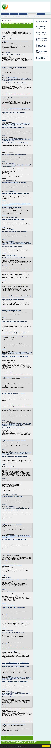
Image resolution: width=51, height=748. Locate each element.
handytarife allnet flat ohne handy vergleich (8, 125)
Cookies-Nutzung (22, 741)
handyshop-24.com (9, 676)
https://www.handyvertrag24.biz (10, 191)
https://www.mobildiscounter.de (10, 466)
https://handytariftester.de (10, 229)
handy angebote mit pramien (13, 352)
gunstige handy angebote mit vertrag (15, 677)
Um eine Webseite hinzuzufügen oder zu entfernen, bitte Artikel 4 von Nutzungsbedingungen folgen (18, 742)
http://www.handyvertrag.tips (10, 163)
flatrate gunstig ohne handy (41, 41)
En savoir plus (24, 746)
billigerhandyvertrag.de (9, 630)
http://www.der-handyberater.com (11, 91)
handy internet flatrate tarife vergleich (15, 138)
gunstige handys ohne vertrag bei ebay (17, 453)
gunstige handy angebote (21, 678)
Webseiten (12, 16)
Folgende (12, 737)
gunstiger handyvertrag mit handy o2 (24, 242)
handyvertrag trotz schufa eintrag (14, 268)
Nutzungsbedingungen (14, 741)
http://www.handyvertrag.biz (10, 241)
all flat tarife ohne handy (6, 205)
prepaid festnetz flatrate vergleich (25, 507)
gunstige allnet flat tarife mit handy (16, 646)
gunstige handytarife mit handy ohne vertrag (41, 52)
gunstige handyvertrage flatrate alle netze (15, 108)
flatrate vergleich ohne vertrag (41, 40)
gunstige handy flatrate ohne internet (18, 94)
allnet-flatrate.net (8, 577)
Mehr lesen (4, 36)
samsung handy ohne (40, 57)
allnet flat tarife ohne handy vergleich (23, 124)
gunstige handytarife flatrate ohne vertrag (42, 47)
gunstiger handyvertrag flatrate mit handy (13, 79)
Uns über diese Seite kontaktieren (31, 741)
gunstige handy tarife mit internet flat (42, 36)
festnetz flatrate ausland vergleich (6, 508)
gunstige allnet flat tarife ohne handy (15, 123)
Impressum (8, 741)
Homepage (4, 16)
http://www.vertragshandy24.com (11, 64)
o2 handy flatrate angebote (13, 242)
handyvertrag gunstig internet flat (42, 34)
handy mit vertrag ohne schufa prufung (17, 269)
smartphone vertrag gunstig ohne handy (14, 425)
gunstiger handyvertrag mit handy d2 (8, 80)
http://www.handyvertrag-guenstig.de (11, 38)
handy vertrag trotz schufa (6, 269)
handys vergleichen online (40, 45)
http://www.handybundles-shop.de (11, 371)
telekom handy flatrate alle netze (14, 535)
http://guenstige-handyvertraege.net (11, 77)
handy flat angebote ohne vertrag (42, 56)
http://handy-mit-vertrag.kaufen (10, 591)
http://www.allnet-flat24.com (10, 534)
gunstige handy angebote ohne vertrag (17, 406)
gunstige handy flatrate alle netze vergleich (16, 93)
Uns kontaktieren (36, 16)
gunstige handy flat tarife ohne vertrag (24, 204)
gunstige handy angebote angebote (11, 678)
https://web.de (8, 52)
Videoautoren (16, 16)
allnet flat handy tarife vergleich (10, 124)
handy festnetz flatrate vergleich (14, 507)
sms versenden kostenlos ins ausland (7, 619)
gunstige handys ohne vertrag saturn (13, 452)
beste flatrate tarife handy (27, 138)
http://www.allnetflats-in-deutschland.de (12, 645)
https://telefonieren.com (9, 616)
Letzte (15, 737)
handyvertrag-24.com (9, 267)
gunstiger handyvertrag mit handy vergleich (16, 78)
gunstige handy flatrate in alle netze (12, 618)
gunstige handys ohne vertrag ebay (7, 453)
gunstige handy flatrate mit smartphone (40, 59)
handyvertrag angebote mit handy (22, 352)
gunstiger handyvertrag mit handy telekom (9, 166)
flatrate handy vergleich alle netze (8, 537)
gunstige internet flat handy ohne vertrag (17, 333)
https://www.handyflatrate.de (10, 605)
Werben (30, 16)
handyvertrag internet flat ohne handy (41, 22)
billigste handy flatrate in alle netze (10, 536)
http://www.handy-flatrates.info (10, 506)
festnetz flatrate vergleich (25, 508)
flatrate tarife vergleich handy (22, 139)
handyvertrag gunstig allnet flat (41, 28)
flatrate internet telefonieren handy (25, 618)
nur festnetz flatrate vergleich (16, 508)
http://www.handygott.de (9, 403)
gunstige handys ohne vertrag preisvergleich (25, 452)
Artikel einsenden (24, 16)
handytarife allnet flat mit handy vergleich (12, 663)
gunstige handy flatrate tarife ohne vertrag (9, 139)
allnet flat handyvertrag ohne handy (14, 203)
